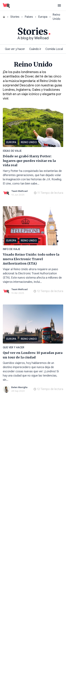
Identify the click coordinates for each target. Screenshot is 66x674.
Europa (42, 17)
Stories (14, 17)
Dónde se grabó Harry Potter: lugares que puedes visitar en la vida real (29, 160)
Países (29, 17)
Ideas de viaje (12, 150)
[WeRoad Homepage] (6, 5)
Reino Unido (29, 142)
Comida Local (54, 49)
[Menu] (59, 5)
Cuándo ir (35, 49)
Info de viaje (11, 249)
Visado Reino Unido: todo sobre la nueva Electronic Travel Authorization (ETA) (31, 258)
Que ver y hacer (15, 49)
